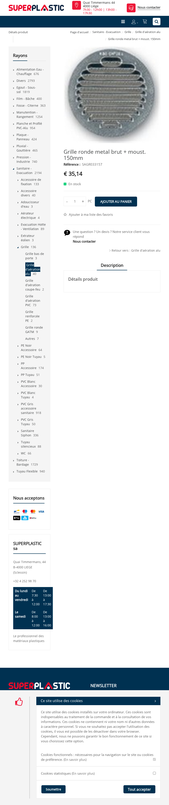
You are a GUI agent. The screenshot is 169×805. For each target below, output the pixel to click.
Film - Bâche (26, 99)
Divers (21, 81)
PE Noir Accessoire (29, 347)
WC (23, 453)
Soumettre (53, 789)
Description (112, 265)
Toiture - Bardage (23, 462)
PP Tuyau (27, 375)
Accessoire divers (29, 193)
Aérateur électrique (28, 215)
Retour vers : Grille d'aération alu (136, 250)
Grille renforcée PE (32, 316)
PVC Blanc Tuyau (28, 395)
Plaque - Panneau (23, 137)
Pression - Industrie (24, 159)
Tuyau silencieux (28, 444)
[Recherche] (156, 21)
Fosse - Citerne (27, 105)
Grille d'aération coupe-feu (32, 284)
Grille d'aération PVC (32, 300)
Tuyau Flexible (27, 471)
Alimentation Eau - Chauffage (30, 71)
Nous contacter (149, 7)
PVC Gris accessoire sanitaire (28, 408)
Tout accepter (139, 789)
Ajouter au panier (116, 201)
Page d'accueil (79, 32)
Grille (128, 32)
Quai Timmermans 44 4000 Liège (99, 4)
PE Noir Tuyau (31, 357)
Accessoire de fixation (31, 181)
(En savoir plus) (75, 759)
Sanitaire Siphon (27, 433)
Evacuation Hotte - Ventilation (33, 226)
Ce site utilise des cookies (62, 700)
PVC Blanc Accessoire (29, 383)
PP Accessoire (29, 365)
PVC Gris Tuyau (27, 421)
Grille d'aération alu (147, 32)
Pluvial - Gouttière (23, 148)
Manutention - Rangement (27, 114)
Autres (30, 339)
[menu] (123, 21)
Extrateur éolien (28, 238)
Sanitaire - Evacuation (106, 32)
